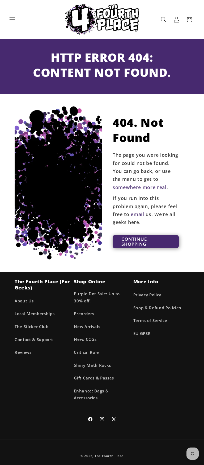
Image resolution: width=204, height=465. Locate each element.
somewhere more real (140, 187)
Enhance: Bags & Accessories (91, 394)
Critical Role (86, 352)
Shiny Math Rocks (92, 365)
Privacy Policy (147, 295)
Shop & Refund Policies (157, 308)
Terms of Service (150, 320)
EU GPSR (142, 333)
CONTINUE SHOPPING (134, 241)
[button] (12, 19)
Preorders (84, 313)
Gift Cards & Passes (94, 378)
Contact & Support (34, 339)
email (137, 214)
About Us (24, 301)
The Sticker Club (32, 326)
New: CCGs (85, 339)
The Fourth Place (109, 456)
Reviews (23, 352)
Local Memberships (34, 313)
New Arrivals (87, 326)
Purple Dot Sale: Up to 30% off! (97, 297)
